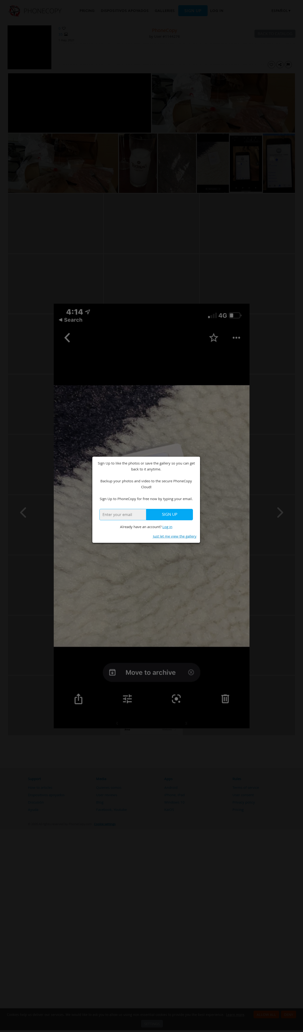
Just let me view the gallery (174, 536)
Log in (167, 526)
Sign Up (169, 514)
